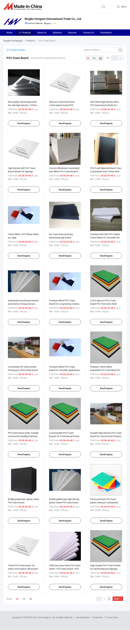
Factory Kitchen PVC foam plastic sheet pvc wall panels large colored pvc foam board (104, 502)
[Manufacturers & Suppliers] (23, 6)
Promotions (106, 32)
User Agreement (83, 617)
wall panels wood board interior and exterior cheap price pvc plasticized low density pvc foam (24, 304)
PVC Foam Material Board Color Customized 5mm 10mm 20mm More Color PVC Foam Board (105, 171)
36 (24, 598)
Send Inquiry (23, 123)
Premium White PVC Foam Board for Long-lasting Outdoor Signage (64, 304)
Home (9, 32)
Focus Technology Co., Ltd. (44, 617)
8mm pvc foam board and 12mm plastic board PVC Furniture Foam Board (62, 105)
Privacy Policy (112, 617)
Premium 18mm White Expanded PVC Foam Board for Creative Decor (105, 370)
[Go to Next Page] (120, 58)
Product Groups (17, 49)
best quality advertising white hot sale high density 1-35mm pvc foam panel (22, 105)
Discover (72, 32)
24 (17, 599)
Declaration (98, 617)
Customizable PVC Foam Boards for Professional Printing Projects (65, 436)
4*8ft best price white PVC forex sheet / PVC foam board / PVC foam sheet (64, 569)
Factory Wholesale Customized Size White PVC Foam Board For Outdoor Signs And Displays (64, 171)
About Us (41, 32)
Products (26, 32)
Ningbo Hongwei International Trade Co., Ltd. (53, 19)
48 (30, 598)
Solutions (57, 32)
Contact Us (88, 32)
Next (116, 598)
